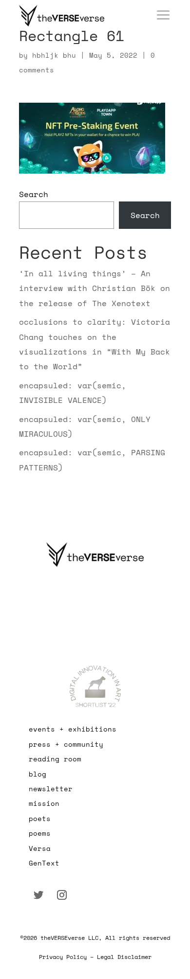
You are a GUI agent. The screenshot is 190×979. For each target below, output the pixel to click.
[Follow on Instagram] (62, 895)
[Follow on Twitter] (38, 895)
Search (33, 194)
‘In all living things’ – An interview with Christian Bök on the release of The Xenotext (94, 288)
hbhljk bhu (54, 55)
